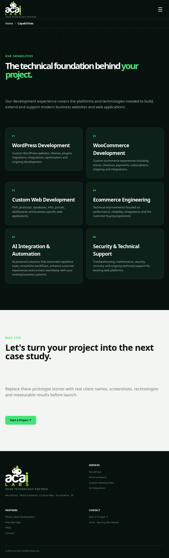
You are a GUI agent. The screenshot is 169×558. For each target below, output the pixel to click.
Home (9, 23)
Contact (9, 533)
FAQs (8, 527)
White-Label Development (20, 516)
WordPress (95, 472)
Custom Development (101, 482)
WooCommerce (98, 477)
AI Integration (97, 488)
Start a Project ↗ (20, 420)
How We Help (13, 522)
